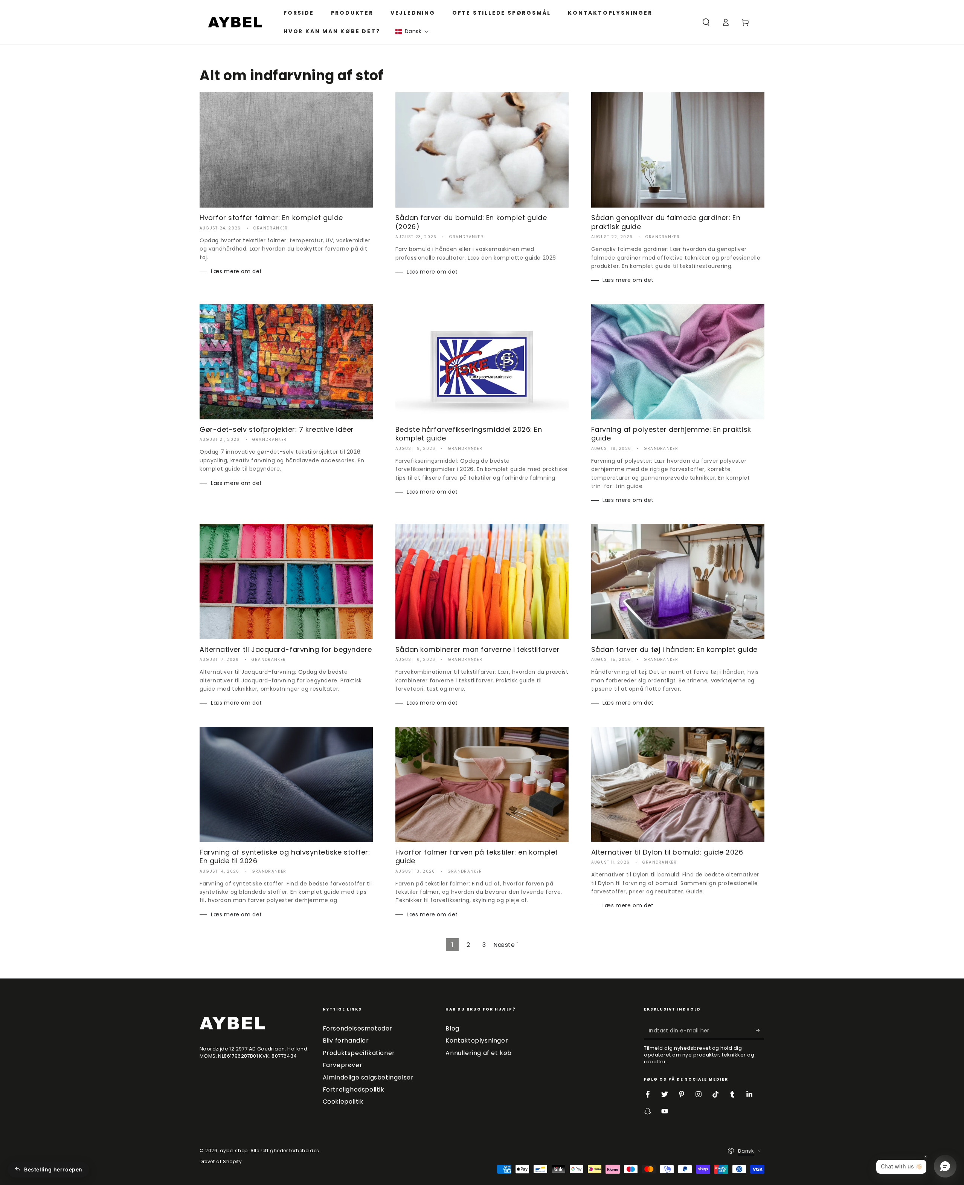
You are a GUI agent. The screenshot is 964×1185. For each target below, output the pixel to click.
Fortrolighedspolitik (353, 1089)
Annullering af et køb (478, 1053)
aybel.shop (234, 1150)
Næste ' (505, 944)
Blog (452, 1028)
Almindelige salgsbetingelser (368, 1077)
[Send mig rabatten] (760, 1030)
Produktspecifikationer (359, 1053)
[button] (412, 31)
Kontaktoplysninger (476, 1040)
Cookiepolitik (343, 1101)
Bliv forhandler (346, 1040)
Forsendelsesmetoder (357, 1028)
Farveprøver (343, 1065)
